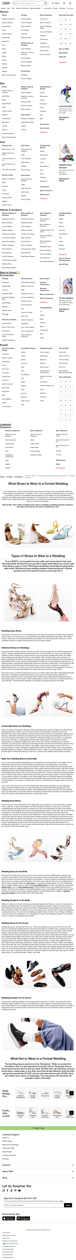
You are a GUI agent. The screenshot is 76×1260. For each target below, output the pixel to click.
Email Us (5, 1137)
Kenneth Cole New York (46, 377)
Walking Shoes (25, 66)
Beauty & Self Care (27, 286)
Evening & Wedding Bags (8, 298)
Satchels (5, 307)
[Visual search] (45, 3)
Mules (4, 56)
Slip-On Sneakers (26, 62)
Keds (22, 367)
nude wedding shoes (25, 887)
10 (61, 39)
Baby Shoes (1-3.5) (8, 149)
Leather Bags (6, 303)
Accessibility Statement (8, 1246)
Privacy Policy (6, 1232)
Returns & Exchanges (10, 1144)
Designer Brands (46, 348)
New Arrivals (44, 51)
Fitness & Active (26, 301)
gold (28, 883)
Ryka (22, 389)
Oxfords (23, 130)
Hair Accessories (26, 305)
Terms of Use (6, 1238)
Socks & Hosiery (26, 79)
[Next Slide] (71, 1093)
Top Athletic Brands (28, 348)
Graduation (43, 43)
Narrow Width (64, 49)
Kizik (22, 371)
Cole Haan (43, 104)
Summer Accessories (44, 283)
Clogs (4, 30)
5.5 (61, 24)
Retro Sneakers (7, 249)
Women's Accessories (44, 289)
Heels (4, 49)
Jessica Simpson (7, 384)
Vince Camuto (6, 406)
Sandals (4, 64)
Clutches (5, 290)
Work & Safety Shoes (9, 75)
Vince (42, 401)
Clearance (62, 62)
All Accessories (26, 278)
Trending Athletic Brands (65, 214)
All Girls (58, 455)
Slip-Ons (5, 130)
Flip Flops (24, 34)
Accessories (44, 124)
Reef (41, 119)
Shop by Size (7, 145)
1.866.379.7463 (8, 1148)
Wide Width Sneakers (9, 268)
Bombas (42, 323)
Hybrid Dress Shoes (27, 122)
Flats (3, 45)
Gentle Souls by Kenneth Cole (45, 372)
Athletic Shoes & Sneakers (27, 44)
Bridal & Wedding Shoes (45, 27)
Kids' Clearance (61, 430)
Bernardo (43, 359)
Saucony (24, 393)
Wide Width (63, 53)
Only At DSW (63, 348)
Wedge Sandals (26, 37)
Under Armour (25, 401)
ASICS (61, 223)
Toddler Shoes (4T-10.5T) (8, 154)
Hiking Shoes (6, 118)
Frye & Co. (5, 380)
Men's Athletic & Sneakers (27, 214)
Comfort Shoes (7, 34)
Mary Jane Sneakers (8, 241)
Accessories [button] (48, 8)
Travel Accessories (27, 331)
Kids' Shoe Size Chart (9, 169)
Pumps (4, 60)
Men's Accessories (47, 294)
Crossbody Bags (7, 294)
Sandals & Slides (35, 455)
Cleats (4, 190)
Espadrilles (5, 41)
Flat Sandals (25, 30)
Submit (68, 1205)
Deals (58, 464)
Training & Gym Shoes (9, 260)
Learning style (65, 106)
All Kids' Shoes (7, 175)
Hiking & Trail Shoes (8, 234)
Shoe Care (24, 316)
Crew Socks (6, 331)
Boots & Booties (7, 23)
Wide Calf (62, 57)
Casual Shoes (6, 26)
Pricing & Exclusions (8, 1252)
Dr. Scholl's (5, 373)
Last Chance (60, 468)
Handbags (24, 75)
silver (33, 883)
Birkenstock (44, 96)
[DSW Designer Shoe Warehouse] (6, 3)
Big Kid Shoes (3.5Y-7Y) (9, 165)
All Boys (58, 451)
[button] (38, 531)
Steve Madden (6, 399)
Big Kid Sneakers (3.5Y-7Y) (45, 242)
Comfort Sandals (26, 23)
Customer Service (9, 1155)
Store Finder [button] (7, 1152)
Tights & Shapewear (8, 340)
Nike (41, 115)
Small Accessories (27, 320)
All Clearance (61, 460)
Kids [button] (12, 8)
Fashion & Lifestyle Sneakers (27, 53)
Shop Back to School (64, 118)
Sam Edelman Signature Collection (65, 372)
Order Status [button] (7, 1141)
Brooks (42, 100)
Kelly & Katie (63, 363)
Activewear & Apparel (28, 282)
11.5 (61, 43)
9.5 (70, 34)
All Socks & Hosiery (9, 319)
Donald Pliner (44, 367)
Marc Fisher (6, 388)
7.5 (66, 29)
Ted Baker (43, 397)
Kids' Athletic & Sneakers (45, 214)
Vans (22, 404)
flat (58, 891)
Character (5, 186)
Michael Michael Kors (47, 385)
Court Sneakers (26, 49)
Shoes (4, 15)
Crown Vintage (64, 359)
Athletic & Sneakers (8, 19)
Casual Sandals (26, 19)
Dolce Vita (5, 369)
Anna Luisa (62, 352)
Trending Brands (46, 307)
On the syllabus (66, 298)
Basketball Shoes (26, 223)
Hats (22, 309)
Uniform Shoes (6, 205)
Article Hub (43, 19)
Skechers (43, 177)
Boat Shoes (5, 96)
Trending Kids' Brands (45, 146)
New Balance (44, 166)
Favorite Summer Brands (8, 349)
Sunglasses (24, 323)
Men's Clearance (36, 430)
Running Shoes (26, 58)
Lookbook (62, 8)
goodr (42, 326)
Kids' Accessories (46, 298)
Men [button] (8, 8)
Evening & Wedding (27, 297)
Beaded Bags (6, 286)
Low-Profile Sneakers (9, 238)
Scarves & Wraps (26, 312)
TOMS (4, 403)
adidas (42, 92)
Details (61, 1201)
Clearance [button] (70, 8)
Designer (43, 36)
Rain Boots (5, 122)
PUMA (61, 241)
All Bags (5, 278)
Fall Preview (44, 39)
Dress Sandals (25, 26)
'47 (41, 311)
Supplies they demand (65, 166)
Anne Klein (5, 354)
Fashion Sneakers (7, 230)
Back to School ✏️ (36, 8)
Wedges (4, 71)
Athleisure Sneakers (8, 219)
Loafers (4, 53)
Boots (4, 100)
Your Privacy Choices (12, 1243)
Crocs (42, 107)
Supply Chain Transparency (10, 1241)
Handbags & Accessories (9, 456)
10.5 (65, 39)
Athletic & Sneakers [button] (22, 8)
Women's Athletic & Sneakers (9, 214)
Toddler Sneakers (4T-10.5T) (47, 231)
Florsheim (43, 111)
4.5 (66, 20)
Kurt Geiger (44, 382)
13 (70, 43)
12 (65, 43)
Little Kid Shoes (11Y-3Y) (9, 159)
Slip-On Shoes (25, 170)
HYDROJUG (44, 330)
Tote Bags (5, 314)
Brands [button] (55, 8)
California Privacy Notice (9, 1235)
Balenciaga (43, 356)
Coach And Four (64, 356)
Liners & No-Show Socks (8, 335)
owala (42, 338)
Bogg (41, 319)
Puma (42, 174)
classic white (6, 887)
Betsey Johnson (7, 358)
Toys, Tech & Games (27, 327)
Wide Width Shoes (8, 133)
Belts (22, 290)
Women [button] (3, 8)
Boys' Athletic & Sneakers (45, 225)
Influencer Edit (44, 47)
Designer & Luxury (27, 294)
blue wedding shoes (40, 885)
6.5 (70, 24)
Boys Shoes (25, 175)
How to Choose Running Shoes (64, 259)
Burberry (43, 363)
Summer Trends (45, 54)
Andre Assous (44, 352)
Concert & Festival (46, 32)
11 (70, 39)
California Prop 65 (7, 1254)
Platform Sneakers (8, 245)
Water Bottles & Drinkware (26, 336)
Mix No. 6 (62, 367)
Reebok (61, 245)
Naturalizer (5, 391)
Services (5, 1159)
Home (2, 477)
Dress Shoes (6, 37)
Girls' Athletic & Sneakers (45, 220)
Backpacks (5, 282)
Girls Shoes (25, 145)
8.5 (61, 34)
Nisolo (42, 389)
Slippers (4, 67)
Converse (43, 159)
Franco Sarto (6, 376)
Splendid (43, 393)
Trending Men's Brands (45, 88)
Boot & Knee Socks (8, 327)
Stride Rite (43, 181)
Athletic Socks (6, 323)
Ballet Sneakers (7, 223)
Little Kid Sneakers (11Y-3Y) (46, 236)
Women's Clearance (12, 430)
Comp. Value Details (7, 1249)
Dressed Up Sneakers (28, 118)
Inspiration (19, 477)
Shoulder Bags (6, 310)
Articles (9, 477)
